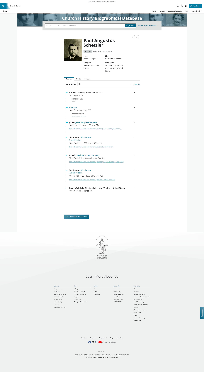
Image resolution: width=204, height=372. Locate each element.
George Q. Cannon (78, 116)
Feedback (202, 313)
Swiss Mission (75, 140)
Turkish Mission (76, 172)
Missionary (86, 137)
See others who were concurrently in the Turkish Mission (92, 179)
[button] (102, 94)
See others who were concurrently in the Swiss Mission (91, 147)
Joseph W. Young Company (87, 155)
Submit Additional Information (76, 217)
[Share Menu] (137, 36)
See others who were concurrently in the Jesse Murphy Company (95, 129)
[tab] (69, 79)
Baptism (73, 107)
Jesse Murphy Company (86, 122)
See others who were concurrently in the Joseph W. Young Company (96, 161)
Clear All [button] (137, 84)
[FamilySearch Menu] (133, 36)
